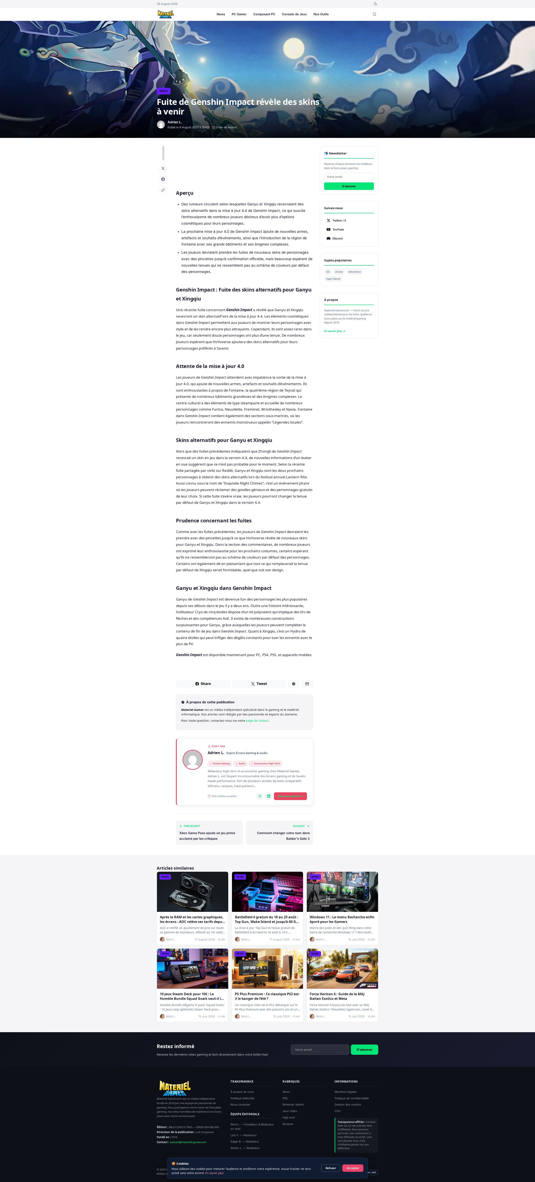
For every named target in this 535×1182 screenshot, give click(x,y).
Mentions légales (346, 1091)
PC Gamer (239, 14)
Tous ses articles (288, 796)
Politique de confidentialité (352, 1098)
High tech (289, 1117)
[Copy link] (163, 190)
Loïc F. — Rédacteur (244, 1135)
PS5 (285, 1098)
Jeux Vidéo (290, 1111)
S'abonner (349, 186)
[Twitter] (163, 168)
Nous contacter (240, 1104)
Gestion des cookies (348, 1104)
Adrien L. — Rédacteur (245, 1148)
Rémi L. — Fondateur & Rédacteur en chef (252, 1126)
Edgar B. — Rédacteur (245, 1141)
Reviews (288, 1124)
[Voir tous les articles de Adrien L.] (193, 760)
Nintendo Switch (293, 1104)
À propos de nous (242, 1091)
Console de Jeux (294, 14)
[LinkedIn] (268, 796)
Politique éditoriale (242, 1098)
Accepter (353, 1168)
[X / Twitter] (259, 796)
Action (339, 271)
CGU (338, 1111)
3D (328, 271)
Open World (333, 278)
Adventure (354, 271)
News (221, 14)
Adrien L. (216, 752)
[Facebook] (163, 179)
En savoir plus (214, 1173)
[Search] (374, 14)
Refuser (331, 1168)
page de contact (257, 721)
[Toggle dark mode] (375, 3)
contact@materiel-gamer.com (188, 1142)
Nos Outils (321, 14)
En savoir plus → (334, 331)
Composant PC (264, 14)
